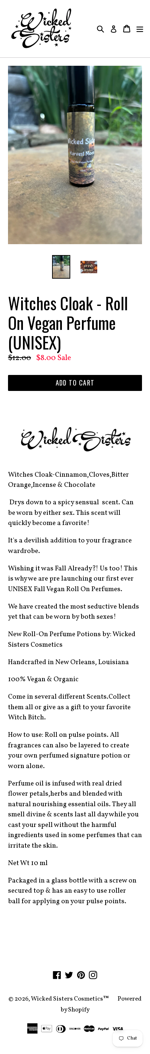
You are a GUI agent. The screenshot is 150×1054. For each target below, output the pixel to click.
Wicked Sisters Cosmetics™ (70, 999)
